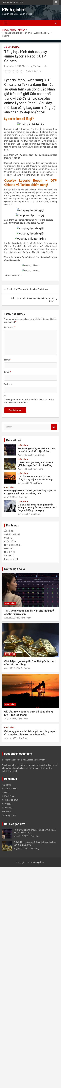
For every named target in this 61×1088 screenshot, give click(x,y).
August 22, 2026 (25, 455)
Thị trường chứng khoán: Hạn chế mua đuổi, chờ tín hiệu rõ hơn (36, 450)
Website (8, 384)
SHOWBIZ (8, 555)
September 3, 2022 (12, 66)
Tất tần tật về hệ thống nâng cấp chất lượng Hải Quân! (32, 299)
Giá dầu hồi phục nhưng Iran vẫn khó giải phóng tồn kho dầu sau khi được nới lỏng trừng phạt (37, 507)
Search (54, 427)
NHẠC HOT (9, 548)
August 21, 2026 (25, 469)
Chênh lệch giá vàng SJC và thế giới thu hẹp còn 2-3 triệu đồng (35, 464)
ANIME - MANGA (11, 47)
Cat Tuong (27, 66)
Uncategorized (11, 559)
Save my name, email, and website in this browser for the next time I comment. (29, 401)
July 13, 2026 (10, 497)
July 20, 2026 (24, 483)
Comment (9, 327)
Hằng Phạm (39, 455)
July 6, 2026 (23, 514)
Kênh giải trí (14, 9)
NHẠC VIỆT (9, 552)
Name (7, 360)
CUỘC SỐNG (23, 445)
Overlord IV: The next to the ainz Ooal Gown (27, 289)
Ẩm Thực (8, 531)
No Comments (40, 66)
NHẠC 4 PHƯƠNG (12, 545)
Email (7, 372)
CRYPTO (8, 538)
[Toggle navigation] (6, 23)
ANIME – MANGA (12, 534)
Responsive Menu (56, 2)
